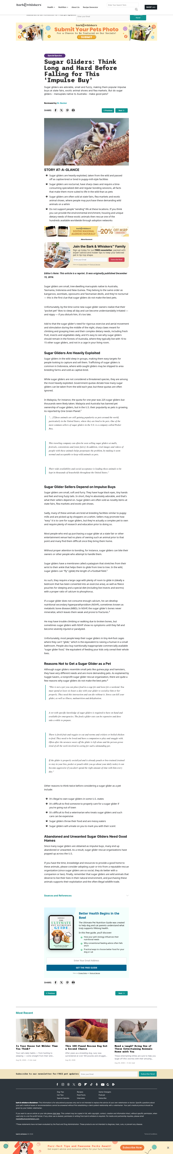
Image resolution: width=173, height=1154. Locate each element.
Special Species (55, 55)
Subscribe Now (132, 1147)
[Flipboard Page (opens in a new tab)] (86, 1084)
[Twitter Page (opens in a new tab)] (75, 1084)
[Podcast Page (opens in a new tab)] (98, 1084)
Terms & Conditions (150, 1134)
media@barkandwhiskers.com (27, 1119)
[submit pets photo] (86, 32)
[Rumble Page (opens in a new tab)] (114, 1084)
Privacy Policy (83, 264)
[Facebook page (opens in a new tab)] (58, 1084)
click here (56, 1113)
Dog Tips (60, 1092)
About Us (75, 7)
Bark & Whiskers (21, 1134)
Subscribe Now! (138, 16)
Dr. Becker (62, 103)
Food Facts (81, 1095)
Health (50, 7)
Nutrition (62, 7)
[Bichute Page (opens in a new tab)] (109, 1084)
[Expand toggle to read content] (127, 895)
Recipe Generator (90, 7)
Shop (150, 7)
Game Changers (105, 1092)
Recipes (80, 1092)
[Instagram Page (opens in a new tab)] (64, 1084)
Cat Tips (60, 1095)
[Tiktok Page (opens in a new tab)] (92, 1084)
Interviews (81, 1098)
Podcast (102, 1095)
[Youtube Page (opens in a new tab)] (103, 1084)
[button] (136, 9)
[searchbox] (123, 5)
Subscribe (102, 1098)
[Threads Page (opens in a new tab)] (69, 1084)
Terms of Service (95, 264)
